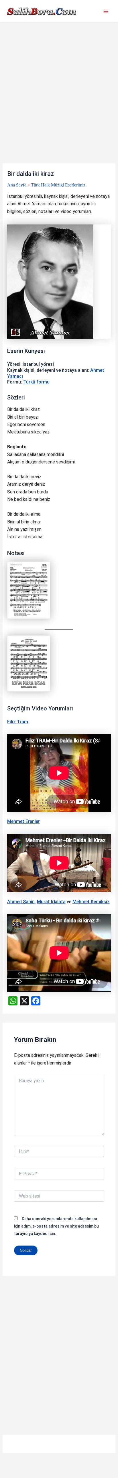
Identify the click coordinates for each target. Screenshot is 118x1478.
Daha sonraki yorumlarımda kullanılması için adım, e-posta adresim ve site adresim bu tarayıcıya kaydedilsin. (56, 1226)
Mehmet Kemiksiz (91, 901)
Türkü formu (36, 382)
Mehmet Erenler (23, 821)
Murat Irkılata (51, 901)
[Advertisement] (59, 102)
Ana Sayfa (16, 184)
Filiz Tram (17, 721)
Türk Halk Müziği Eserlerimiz (58, 184)
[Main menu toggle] (106, 11)
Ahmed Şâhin (21, 901)
